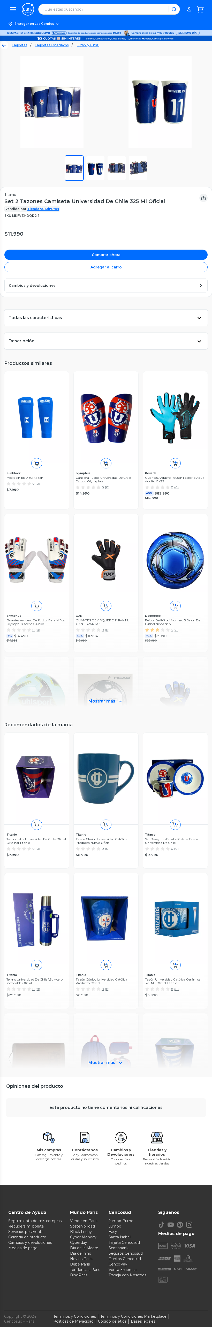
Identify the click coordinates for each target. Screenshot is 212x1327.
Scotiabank (118, 1248)
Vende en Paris (83, 1220)
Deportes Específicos (52, 45)
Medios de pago (22, 1248)
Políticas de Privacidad (73, 1321)
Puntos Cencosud (125, 1258)
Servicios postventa (25, 1231)
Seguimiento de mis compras (35, 1220)
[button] (106, 24)
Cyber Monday (83, 1237)
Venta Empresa (123, 1269)
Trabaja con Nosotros (127, 1275)
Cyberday (78, 1242)
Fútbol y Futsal (88, 45)
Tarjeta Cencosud (124, 1242)
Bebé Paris (80, 1264)
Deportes (19, 45)
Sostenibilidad (82, 1226)
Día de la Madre (84, 1248)
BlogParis (78, 1275)
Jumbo (115, 1226)
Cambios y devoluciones (30, 1242)
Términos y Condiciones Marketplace (133, 1316)
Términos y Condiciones (74, 1316)
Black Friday (81, 1231)
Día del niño (80, 1253)
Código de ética (112, 1321)
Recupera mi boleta (26, 1226)
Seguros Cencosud (126, 1253)
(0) (38, 483)
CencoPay (118, 1264)
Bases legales (143, 1321)
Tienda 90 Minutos (43, 209)
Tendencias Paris (85, 1269)
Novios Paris (81, 1258)
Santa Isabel (120, 1237)
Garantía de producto (27, 1237)
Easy (113, 1231)
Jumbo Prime (121, 1220)
